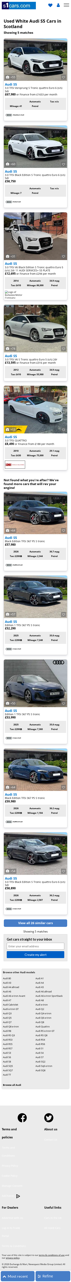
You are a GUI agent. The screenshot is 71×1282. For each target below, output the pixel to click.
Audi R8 (7, 1030)
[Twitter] (48, 1116)
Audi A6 (7, 991)
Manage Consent (12, 1185)
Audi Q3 (7, 1013)
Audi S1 (40, 1048)
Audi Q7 (7, 1022)
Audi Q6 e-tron (43, 1017)
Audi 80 (7, 978)
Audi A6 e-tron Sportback (49, 995)
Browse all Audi (12, 1084)
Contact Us (50, 1139)
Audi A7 (7, 1000)
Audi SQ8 (40, 1070)
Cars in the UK (53, 1218)
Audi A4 (40, 982)
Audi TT (7, 1074)
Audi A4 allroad (11, 987)
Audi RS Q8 (41, 1035)
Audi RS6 (40, 1044)
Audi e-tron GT (11, 1009)
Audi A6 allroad (44, 991)
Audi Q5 (7, 1017)
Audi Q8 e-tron (11, 1026)
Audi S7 (40, 1057)
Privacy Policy (10, 1165)
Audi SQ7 (8, 1070)
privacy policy (12, 1257)
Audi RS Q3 (9, 1035)
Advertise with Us (12, 1218)
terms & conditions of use (52, 1255)
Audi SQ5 (8, 1065)
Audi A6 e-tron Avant (14, 995)
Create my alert (36, 955)
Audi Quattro (43, 1026)
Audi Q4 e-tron (43, 1013)
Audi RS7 (7, 1048)
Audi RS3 (7, 1039)
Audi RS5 (7, 1044)
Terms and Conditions (8, 1151)
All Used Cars (52, 1228)
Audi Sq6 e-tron (44, 1065)
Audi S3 (7, 1052)
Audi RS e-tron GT (45, 1030)
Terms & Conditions (14, 1246)
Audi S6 (7, 1057)
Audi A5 (40, 987)
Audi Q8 (40, 1022)
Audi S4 (40, 1052)
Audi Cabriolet (10, 1004)
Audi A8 (40, 1000)
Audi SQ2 (40, 1061)
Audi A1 (40, 978)
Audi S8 (7, 1061)
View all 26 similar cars (35, 923)
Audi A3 (7, 982)
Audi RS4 (40, 1039)
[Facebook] (22, 1116)
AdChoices (8, 1196)
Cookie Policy (9, 1175)
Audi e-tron (42, 1004)
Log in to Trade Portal (11, 1232)
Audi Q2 (40, 1009)
